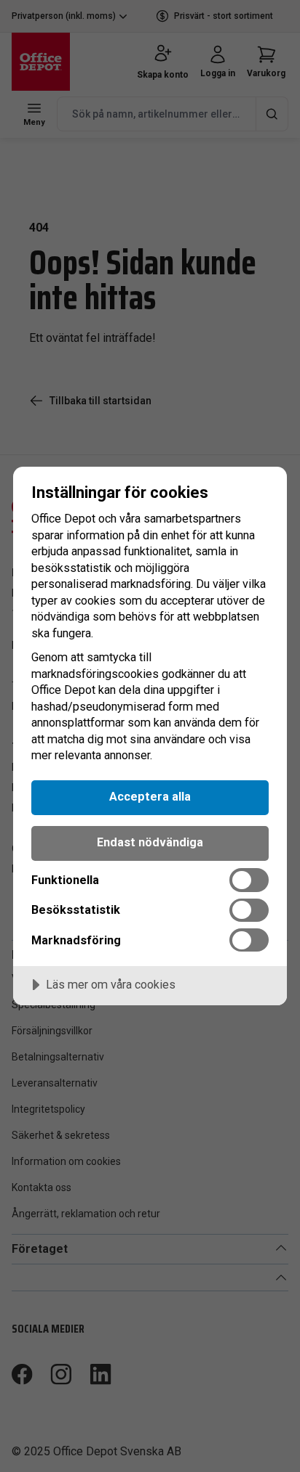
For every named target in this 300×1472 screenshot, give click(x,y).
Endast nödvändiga (150, 842)
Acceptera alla (150, 797)
